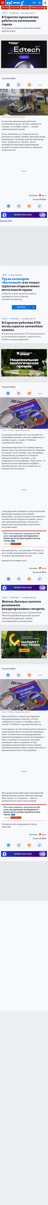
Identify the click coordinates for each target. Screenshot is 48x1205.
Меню (3, 2)
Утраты (8, 1091)
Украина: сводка (37, 8)
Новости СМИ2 (6, 221)
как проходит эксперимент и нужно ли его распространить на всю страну (22, 537)
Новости (5, 8)
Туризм (4, 274)
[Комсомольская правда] (13, 3)
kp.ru (44, 195)
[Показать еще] (40, 84)
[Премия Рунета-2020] (22, 3)
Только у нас (15, 8)
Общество (6, 543)
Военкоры (25, 8)
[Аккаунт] (45, 2)
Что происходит (14, 13)
